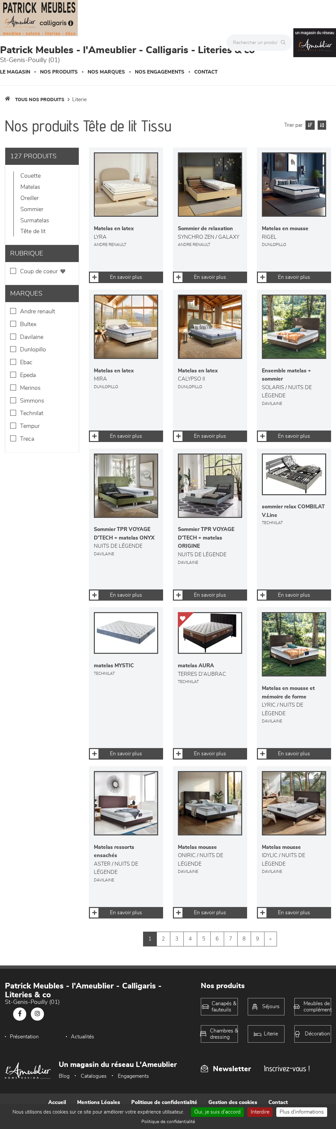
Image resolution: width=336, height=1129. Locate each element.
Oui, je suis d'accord (217, 1112)
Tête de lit (33, 231)
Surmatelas (34, 221)
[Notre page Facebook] (19, 1014)
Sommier (31, 209)
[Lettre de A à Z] (321, 125)
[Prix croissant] (309, 125)
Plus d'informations (302, 1112)
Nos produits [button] (59, 72)
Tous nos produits (39, 100)
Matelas (30, 187)
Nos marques (106, 72)
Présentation (24, 1036)
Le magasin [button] (15, 72)
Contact (206, 72)
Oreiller (29, 198)
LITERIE (79, 99)
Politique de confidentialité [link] (168, 1121)
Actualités (82, 1036)
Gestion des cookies (232, 1102)
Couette (30, 176)
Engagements (133, 1076)
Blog (64, 1076)
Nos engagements (159, 72)
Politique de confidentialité (164, 1102)
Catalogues (94, 1076)
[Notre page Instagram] (37, 1014)
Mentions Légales (98, 1102)
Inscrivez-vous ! (287, 1068)
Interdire (260, 1112)
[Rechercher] (285, 42)
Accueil (57, 1102)
